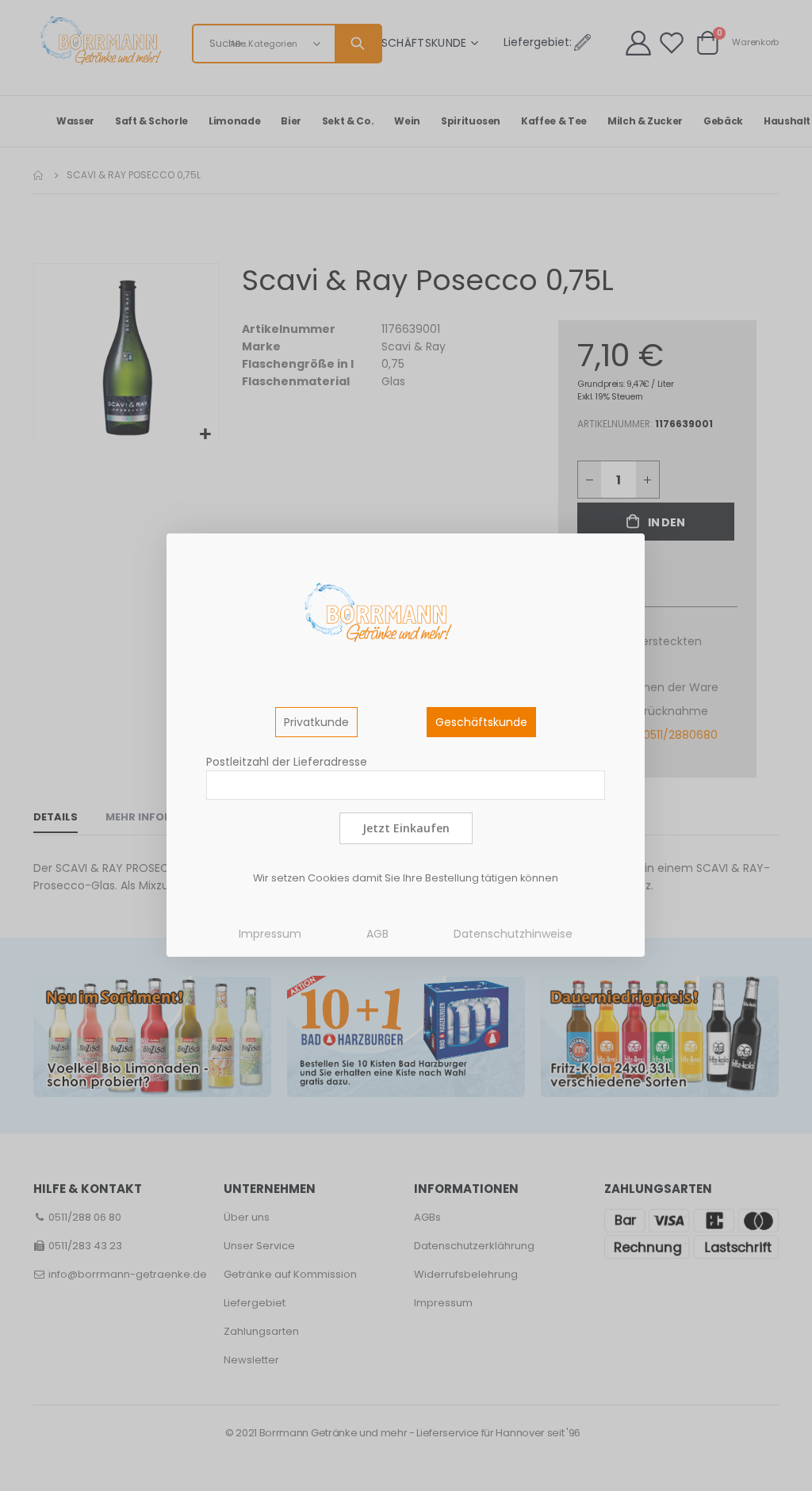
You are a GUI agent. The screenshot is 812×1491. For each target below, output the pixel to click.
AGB (377, 934)
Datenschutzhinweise (513, 934)
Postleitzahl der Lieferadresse (286, 762)
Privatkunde (316, 722)
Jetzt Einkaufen (406, 827)
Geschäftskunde (481, 722)
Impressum (270, 934)
